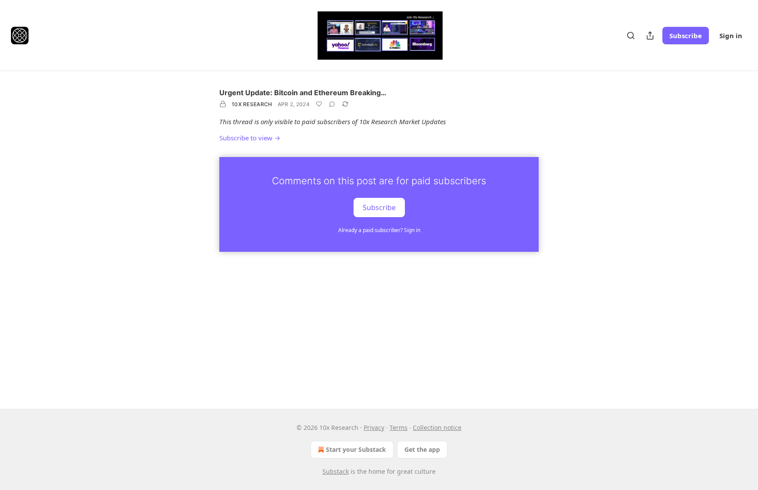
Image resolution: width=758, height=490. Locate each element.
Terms (399, 427)
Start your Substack (356, 449)
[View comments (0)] (332, 104)
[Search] (631, 35)
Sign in (730, 35)
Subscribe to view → (249, 137)
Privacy (374, 427)
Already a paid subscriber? (379, 230)
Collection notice (437, 427)
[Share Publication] (650, 35)
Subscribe (685, 35)
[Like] (319, 104)
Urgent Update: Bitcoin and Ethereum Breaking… (302, 92)
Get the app (422, 449)
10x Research (252, 104)
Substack (335, 471)
